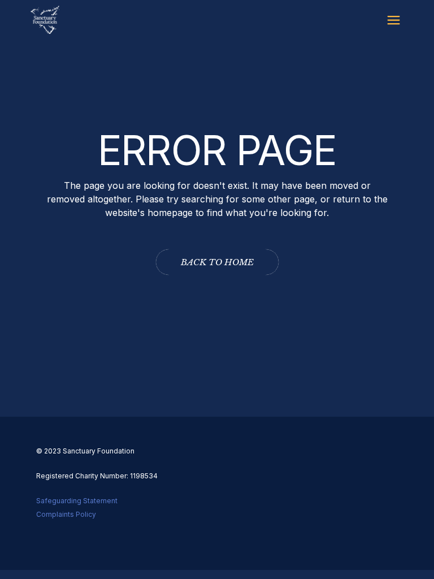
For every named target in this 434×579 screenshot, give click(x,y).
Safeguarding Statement (77, 500)
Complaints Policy (66, 514)
